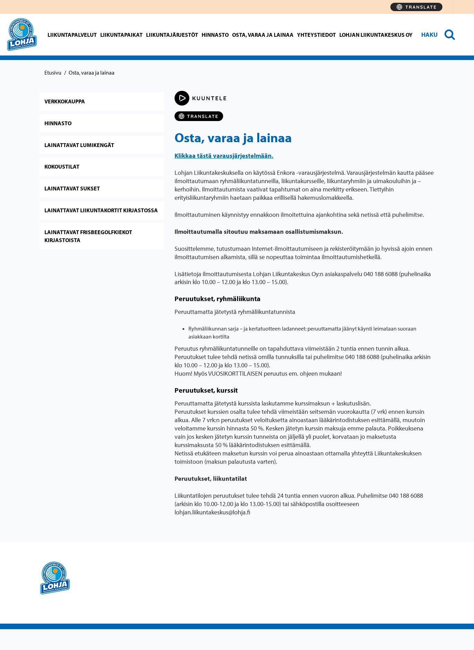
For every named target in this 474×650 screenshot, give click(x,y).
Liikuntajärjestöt (172, 34)
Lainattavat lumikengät (79, 145)
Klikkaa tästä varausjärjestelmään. (224, 156)
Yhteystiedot (316, 34)
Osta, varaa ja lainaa (263, 34)
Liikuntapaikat (121, 34)
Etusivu (52, 72)
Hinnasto (215, 34)
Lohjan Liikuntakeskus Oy (376, 34)
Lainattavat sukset (72, 188)
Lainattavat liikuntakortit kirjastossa (101, 210)
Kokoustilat (61, 166)
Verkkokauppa (64, 101)
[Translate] (416, 7)
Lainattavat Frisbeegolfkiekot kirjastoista (88, 236)
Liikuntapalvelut (72, 34)
